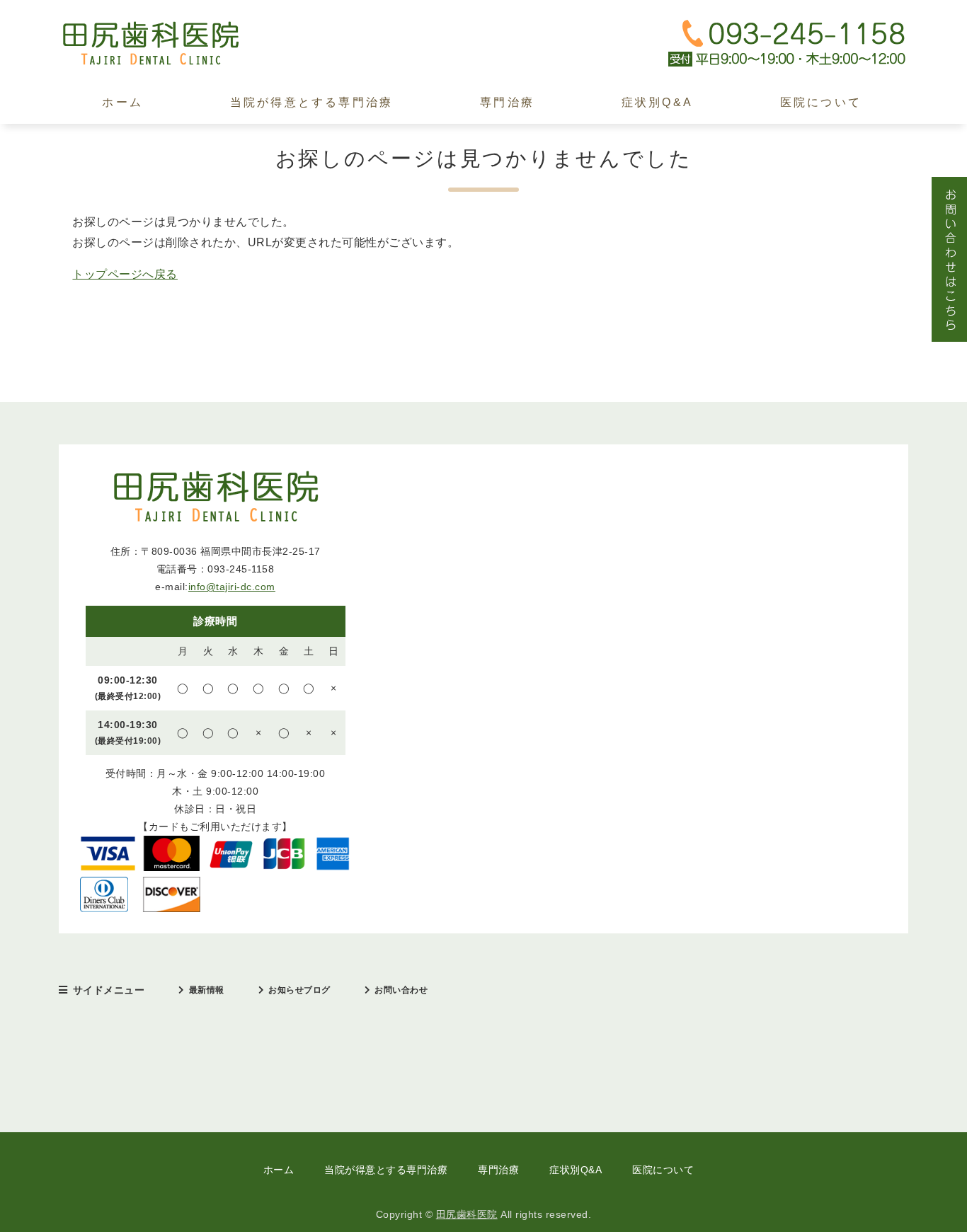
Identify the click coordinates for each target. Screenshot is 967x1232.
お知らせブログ (299, 990)
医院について (821, 102)
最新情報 (206, 990)
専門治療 (507, 102)
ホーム (122, 102)
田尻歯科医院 (467, 1214)
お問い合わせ (401, 990)
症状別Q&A (657, 102)
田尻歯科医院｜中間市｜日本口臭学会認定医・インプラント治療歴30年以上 (165, 43)
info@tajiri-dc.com (231, 586)
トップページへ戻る (125, 274)
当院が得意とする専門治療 (311, 102)
